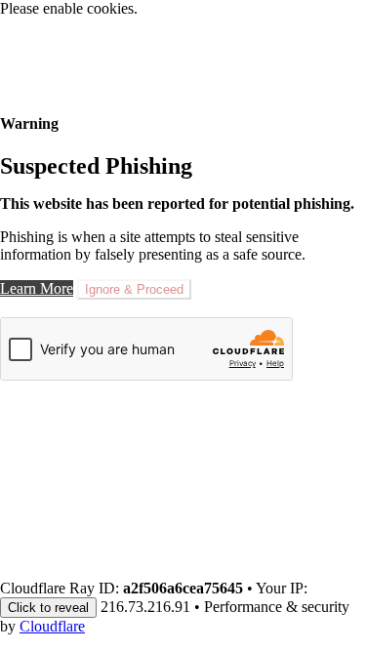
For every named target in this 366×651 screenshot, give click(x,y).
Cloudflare (52, 626)
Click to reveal (48, 607)
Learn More (36, 288)
